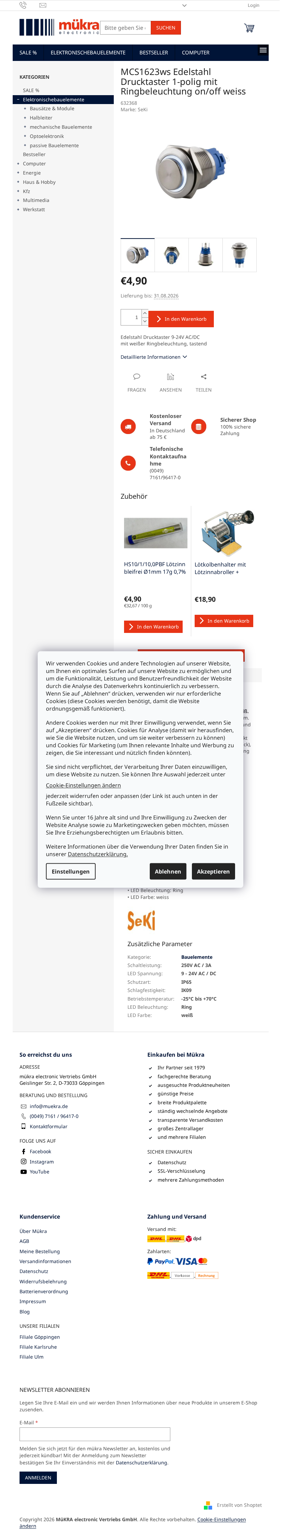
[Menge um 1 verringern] (145, 321)
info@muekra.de (49, 1106)
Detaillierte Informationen (151, 357)
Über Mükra (33, 1231)
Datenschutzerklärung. (98, 854)
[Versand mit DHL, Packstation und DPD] (174, 1238)
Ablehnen (168, 871)
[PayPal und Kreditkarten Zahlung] (182, 1268)
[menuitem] (28, 52)
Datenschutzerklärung (141, 1462)
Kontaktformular (49, 1126)
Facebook (40, 1151)
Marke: (134, 109)
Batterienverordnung (44, 1291)
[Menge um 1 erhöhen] (145, 313)
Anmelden (38, 1477)
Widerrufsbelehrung (43, 1281)
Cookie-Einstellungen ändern (83, 785)
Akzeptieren (213, 871)
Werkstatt (34, 209)
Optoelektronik (47, 136)
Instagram (42, 1161)
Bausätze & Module (52, 108)
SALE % (31, 90)
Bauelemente (196, 957)
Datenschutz (34, 1271)
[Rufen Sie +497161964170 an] (30, 5)
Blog (25, 1311)
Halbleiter (41, 117)
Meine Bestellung (40, 1251)
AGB (24, 1241)
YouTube (39, 1171)
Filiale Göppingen (40, 1337)
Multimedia (36, 200)
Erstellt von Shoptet (239, 1504)
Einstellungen (71, 871)
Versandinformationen (45, 1261)
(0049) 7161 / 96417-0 (54, 1116)
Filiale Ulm (32, 1356)
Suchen (165, 27)
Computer (34, 163)
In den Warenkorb (186, 319)
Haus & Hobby (39, 182)
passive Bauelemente (54, 145)
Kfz (26, 191)
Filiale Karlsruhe (38, 1347)
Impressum (33, 1301)
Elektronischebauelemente (53, 99)
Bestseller (34, 154)
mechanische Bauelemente (61, 127)
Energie (32, 172)
